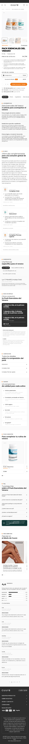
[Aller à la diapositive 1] (2, 475)
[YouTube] (23, 690)
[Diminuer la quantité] (3, 84)
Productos (8, 9)
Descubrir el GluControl (8, 228)
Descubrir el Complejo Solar (9, 205)
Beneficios (5, 96)
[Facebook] (24, 690)
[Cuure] (6, 690)
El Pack (11, 96)
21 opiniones (24, 45)
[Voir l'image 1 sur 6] (5, 41)
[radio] (14, 75)
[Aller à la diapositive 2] (3, 475)
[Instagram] (19, 690)
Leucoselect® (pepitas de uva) (9, 270)
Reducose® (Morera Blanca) (17, 267)
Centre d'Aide (16, 521)
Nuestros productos (8, 695)
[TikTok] (21, 690)
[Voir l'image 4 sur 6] (24, 41)
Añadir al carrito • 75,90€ (18, 84)
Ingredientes (18, 96)
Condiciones (6, 704)
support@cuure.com (14, 523)
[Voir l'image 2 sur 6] (11, 41)
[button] (13, 457)
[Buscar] (5, 5)
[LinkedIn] (26, 690)
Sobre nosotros (7, 698)
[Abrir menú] (2, 5)
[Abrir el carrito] (24, 5)
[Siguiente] (19, 682)
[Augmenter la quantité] (7, 84)
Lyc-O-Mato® (6, 267)
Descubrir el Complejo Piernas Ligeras (11, 249)
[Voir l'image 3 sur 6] (18, 41)
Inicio (3, 9)
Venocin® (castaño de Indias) (9, 273)
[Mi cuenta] (27, 5)
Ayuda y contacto (7, 701)
